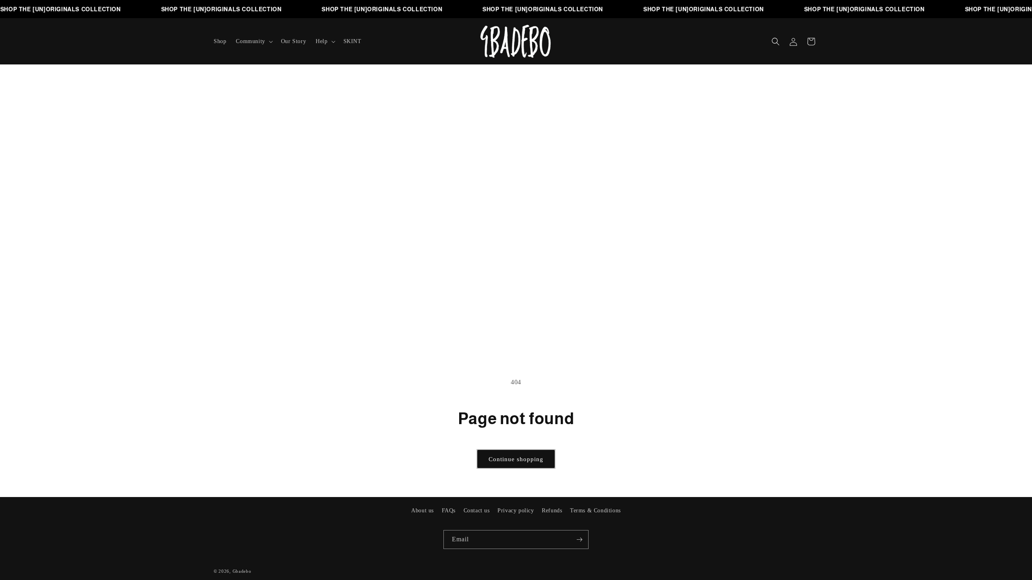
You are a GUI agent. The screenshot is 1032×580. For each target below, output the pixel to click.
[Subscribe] (579, 539)
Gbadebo (242, 571)
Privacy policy (515, 511)
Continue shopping (516, 459)
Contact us (477, 511)
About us (422, 511)
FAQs (449, 511)
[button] (253, 41)
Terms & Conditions (595, 511)
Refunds (552, 511)
